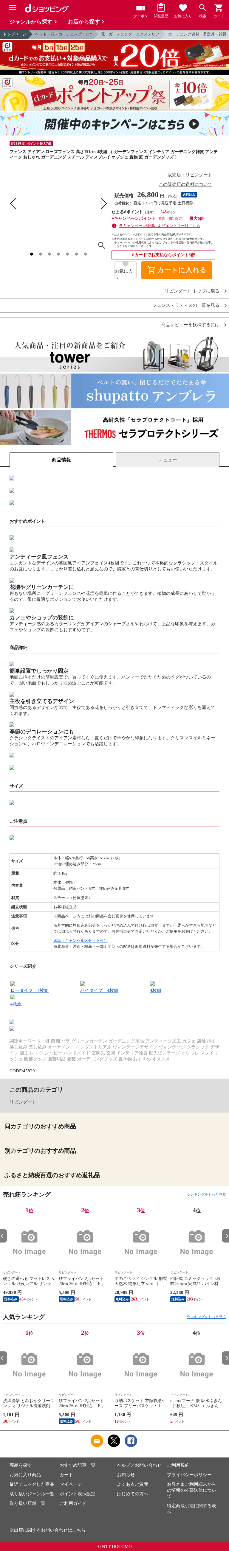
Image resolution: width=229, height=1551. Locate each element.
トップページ (14, 34)
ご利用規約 (178, 1465)
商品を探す (21, 1465)
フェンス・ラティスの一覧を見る (185, 305)
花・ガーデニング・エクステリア (130, 34)
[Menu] (12, 7)
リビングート (23, 1102)
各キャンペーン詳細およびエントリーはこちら (159, 225)
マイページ (71, 1484)
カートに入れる (177, 270)
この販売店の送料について (185, 184)
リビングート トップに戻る (192, 291)
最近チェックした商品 (32, 1484)
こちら (79, 1530)
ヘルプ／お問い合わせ (139, 1465)
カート (66, 1474)
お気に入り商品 (25, 1474)
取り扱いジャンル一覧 (32, 1493)
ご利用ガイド (73, 1503)
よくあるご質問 (132, 1484)
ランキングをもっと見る (206, 1194)
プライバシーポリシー (189, 1474)
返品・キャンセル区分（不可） (80, 940)
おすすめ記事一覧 (77, 1465)
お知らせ (126, 1474)
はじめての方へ (132, 1493)
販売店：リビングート (190, 174)
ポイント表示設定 (77, 1493)
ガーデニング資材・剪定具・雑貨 (197, 34)
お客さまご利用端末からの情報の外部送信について (191, 1490)
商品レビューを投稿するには (190, 325)
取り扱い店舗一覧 (27, 1503)
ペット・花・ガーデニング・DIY (63, 34)
